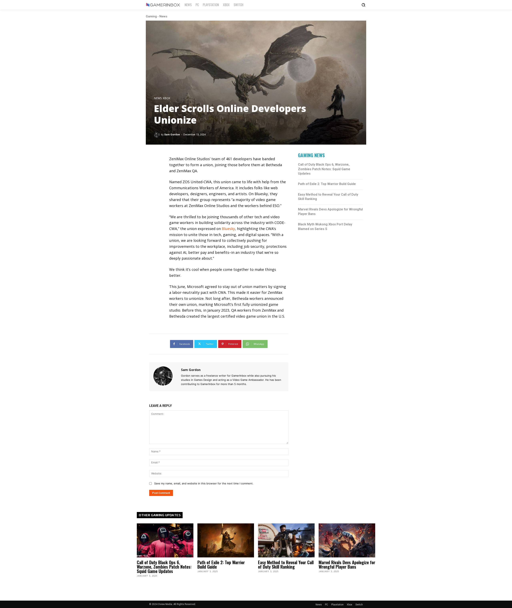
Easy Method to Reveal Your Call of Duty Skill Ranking (286, 564)
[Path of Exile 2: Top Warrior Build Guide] (225, 540)
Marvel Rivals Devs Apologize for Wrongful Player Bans (347, 564)
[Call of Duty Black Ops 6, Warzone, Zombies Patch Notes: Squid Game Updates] (165, 540)
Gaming (151, 16)
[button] (363, 5)
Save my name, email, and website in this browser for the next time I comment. (203, 483)
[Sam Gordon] (157, 135)
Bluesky (228, 228)
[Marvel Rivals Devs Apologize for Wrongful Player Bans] (347, 540)
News (163, 16)
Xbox (166, 98)
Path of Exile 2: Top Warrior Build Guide (327, 184)
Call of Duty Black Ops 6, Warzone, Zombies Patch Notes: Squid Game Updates (324, 169)
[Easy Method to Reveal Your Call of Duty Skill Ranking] (286, 540)
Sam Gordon (172, 134)
